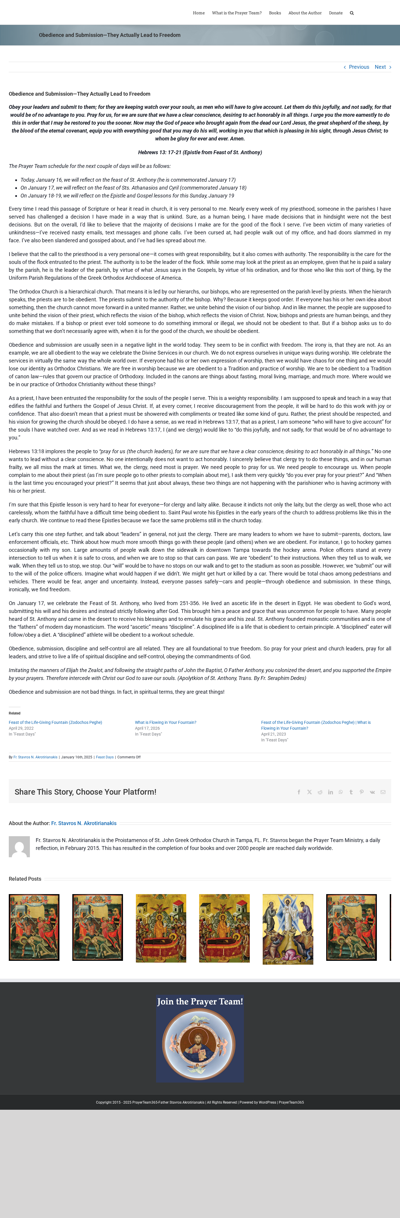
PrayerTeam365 (291, 1124)
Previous (359, 67)
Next (380, 67)
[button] (352, 12)
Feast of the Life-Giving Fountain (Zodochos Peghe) (55, 722)
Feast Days (105, 757)
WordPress (267, 1124)
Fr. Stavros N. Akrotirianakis (35, 757)
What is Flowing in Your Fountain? (165, 722)
